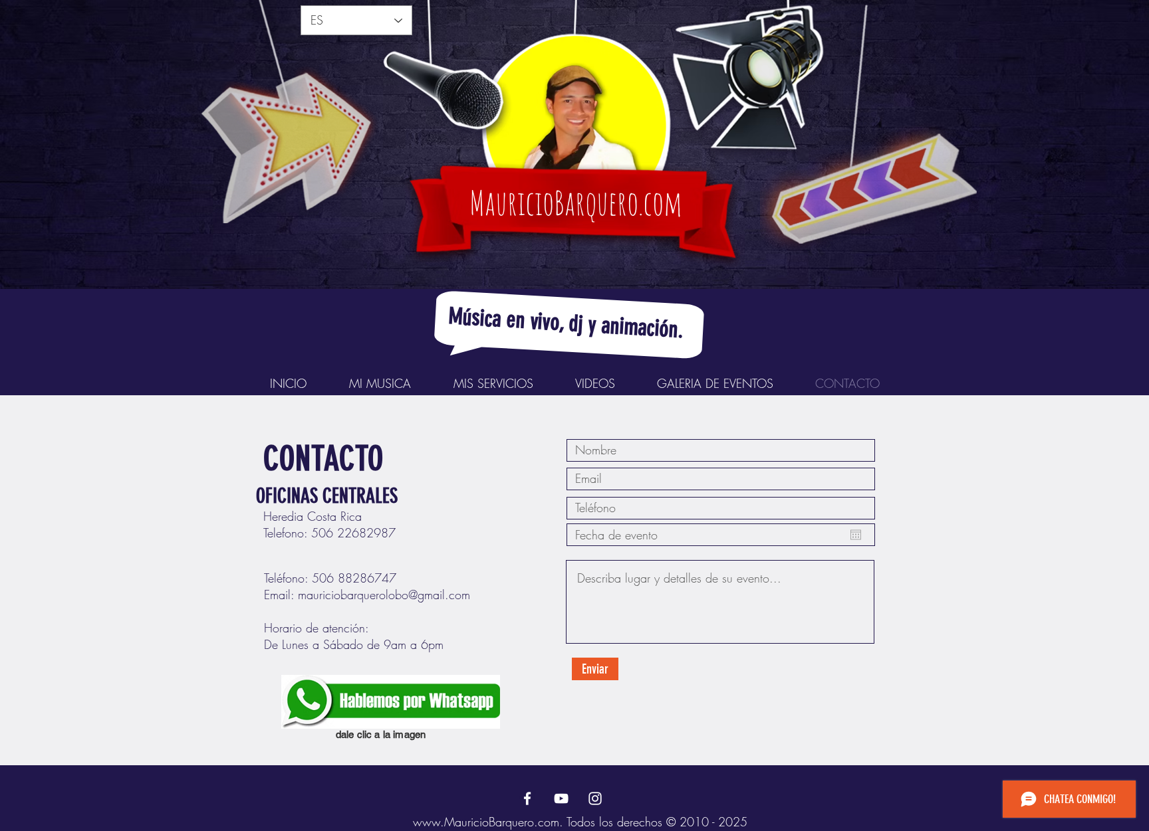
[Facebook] (527, 798)
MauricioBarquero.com (575, 202)
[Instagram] (595, 798)
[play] (946, 11)
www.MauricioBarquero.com (486, 822)
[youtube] (561, 798)
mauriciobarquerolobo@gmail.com (384, 594)
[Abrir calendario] (855, 534)
